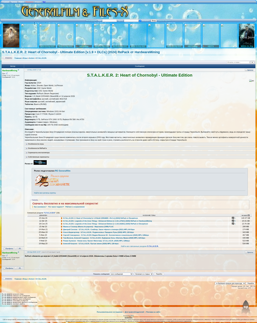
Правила (29, 2)
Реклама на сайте (153, 312)
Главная (5, 2)
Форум (38, 2)
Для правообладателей (134, 312)
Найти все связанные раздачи (140, 246)
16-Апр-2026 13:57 (34, 252)
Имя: (100, 20)
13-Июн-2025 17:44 (34, 70)
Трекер (14, 2)
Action (31, 58)
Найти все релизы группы (45, 193)
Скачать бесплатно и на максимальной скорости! (65, 203)
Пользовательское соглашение (110, 312)
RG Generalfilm (62, 171)
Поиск (21, 2)
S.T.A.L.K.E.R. (41, 58)
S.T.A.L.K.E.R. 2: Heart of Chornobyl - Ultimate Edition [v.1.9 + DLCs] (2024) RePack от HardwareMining (81, 52)
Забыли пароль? (164, 20)
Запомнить (145, 20)
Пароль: (120, 20)
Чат (44, 2)
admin (132, 316)
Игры (25, 58)
